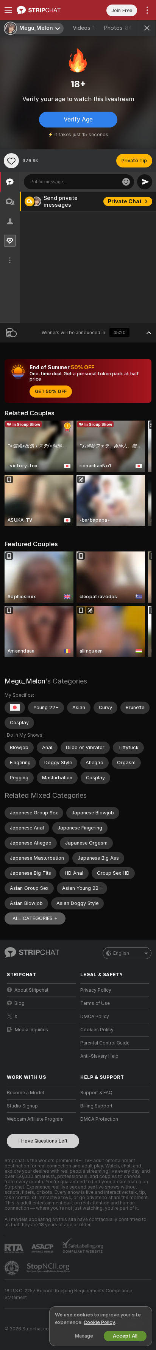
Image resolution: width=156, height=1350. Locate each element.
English (121, 953)
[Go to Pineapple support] (12, 1268)
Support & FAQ (96, 1092)
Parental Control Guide (104, 1043)
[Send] (144, 181)
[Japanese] (15, 708)
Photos (118, 28)
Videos (84, 28)
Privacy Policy (95, 990)
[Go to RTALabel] (15, 1248)
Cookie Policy (99, 1322)
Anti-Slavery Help (99, 1056)
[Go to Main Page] (47, 10)
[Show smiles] (126, 181)
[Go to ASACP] (43, 1248)
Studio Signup (22, 1106)
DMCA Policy (94, 1016)
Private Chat (125, 201)
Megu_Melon (25, 681)
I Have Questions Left (43, 1141)
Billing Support (96, 1106)
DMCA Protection (99, 1119)
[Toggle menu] (8, 10)
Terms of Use (95, 1003)
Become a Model (25, 1092)
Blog (19, 1003)
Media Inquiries (31, 1029)
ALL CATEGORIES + (35, 918)
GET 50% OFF (51, 391)
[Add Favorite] (11, 160)
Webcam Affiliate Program (35, 1119)
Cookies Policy (97, 1029)
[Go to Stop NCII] (49, 1267)
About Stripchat (31, 990)
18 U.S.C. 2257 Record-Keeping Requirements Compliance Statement (68, 1294)
